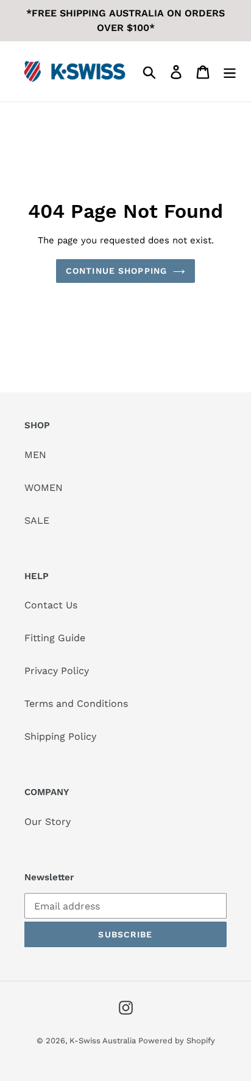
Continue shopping (116, 271)
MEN (35, 455)
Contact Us (50, 605)
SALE (36, 520)
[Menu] (229, 71)
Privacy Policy (56, 670)
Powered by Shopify (176, 1040)
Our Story (47, 821)
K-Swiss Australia (103, 1040)
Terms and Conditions (76, 703)
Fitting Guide (54, 638)
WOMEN (43, 487)
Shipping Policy (60, 736)
